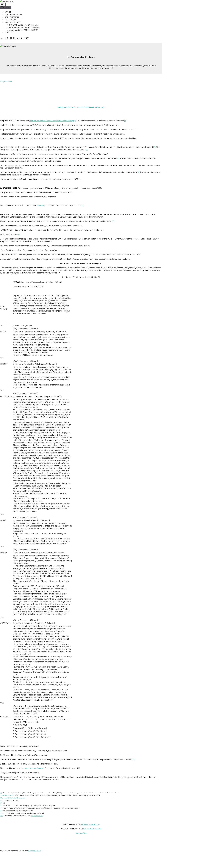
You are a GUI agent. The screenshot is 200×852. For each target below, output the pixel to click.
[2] (154, 147)
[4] (118, 158)
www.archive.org (8, 795)
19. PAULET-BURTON (90, 824)
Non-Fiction (11, 19)
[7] (113, 221)
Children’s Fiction (14, 14)
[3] (87, 149)
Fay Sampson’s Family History (24, 25)
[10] (133, 759)
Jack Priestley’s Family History (24, 27)
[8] (1, 811)
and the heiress (52, 120)
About (8, 12)
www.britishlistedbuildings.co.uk (13, 798)
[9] (19, 234)
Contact (9, 32)
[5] (138, 172)
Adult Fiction (12, 17)
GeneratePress (34, 850)
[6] (83, 205)
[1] (125, 120)
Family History (12, 22)
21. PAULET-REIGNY (93, 828)
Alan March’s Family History (23, 30)
